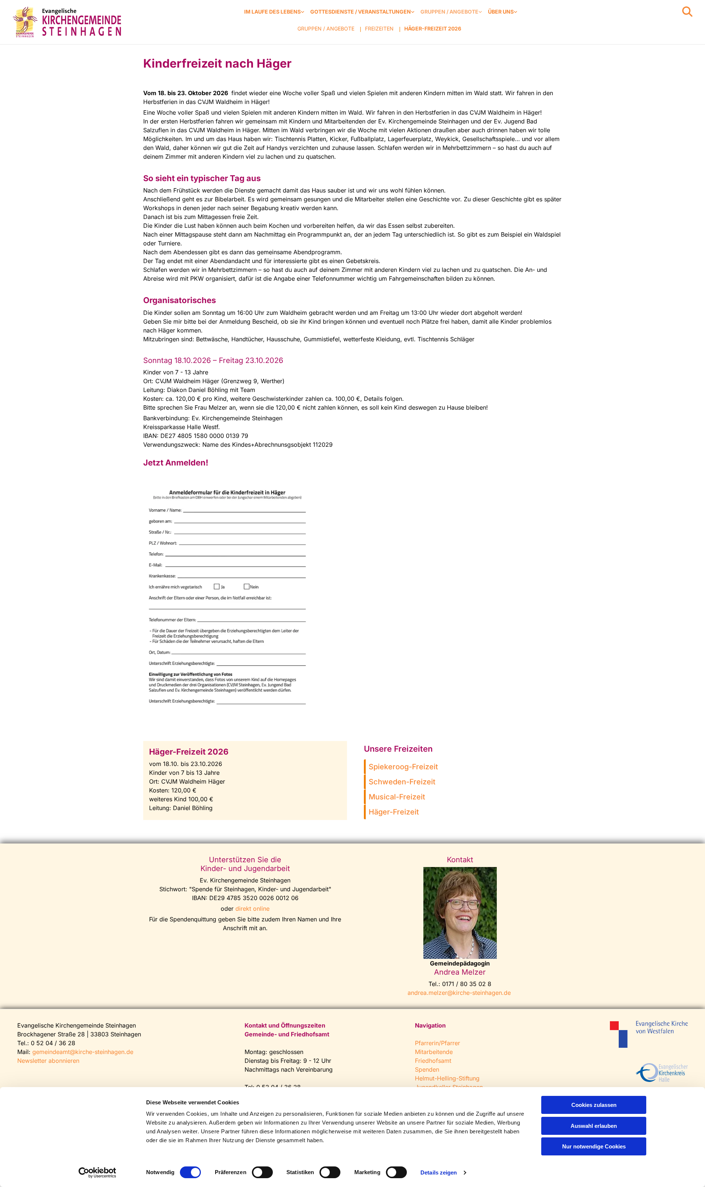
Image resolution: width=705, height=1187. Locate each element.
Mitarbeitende (434, 1051)
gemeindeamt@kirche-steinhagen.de (82, 1051)
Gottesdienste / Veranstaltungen (360, 11)
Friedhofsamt (433, 1060)
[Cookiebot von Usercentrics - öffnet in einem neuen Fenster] (97, 1172)
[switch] (262, 1172)
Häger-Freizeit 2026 (432, 28)
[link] (274, 12)
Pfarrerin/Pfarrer (437, 1043)
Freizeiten (379, 28)
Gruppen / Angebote (449, 11)
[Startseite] (68, 22)
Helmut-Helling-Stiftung (447, 1078)
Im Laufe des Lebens (272, 11)
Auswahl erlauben (594, 1126)
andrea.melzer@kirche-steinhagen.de (459, 992)
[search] (687, 12)
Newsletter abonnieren (48, 1060)
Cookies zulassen (594, 1105)
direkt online (252, 908)
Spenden (427, 1069)
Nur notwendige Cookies (594, 1146)
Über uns (501, 11)
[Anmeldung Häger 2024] (227, 598)
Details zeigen (438, 1172)
